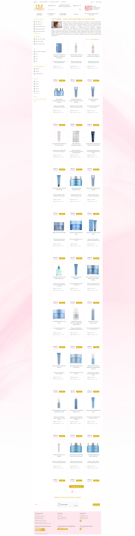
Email (36, 504)
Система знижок (43, 1)
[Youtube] (65, 529)
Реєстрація (98, 2)
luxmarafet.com (44, 533)
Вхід (92, 2)
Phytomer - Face (59, 68)
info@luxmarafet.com (84, 518)
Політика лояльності (39, 518)
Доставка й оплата (39, 517)
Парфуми (75, 14)
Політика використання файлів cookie (43, 523)
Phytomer (59, 66)
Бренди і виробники (39, 14)
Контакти (64, 1)
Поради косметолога (61, 518)
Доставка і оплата (54, 1)
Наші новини (60, 515)
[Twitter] (61, 529)
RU (36, 1)
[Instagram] (63, 529)
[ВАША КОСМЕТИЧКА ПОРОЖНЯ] (92, 5)
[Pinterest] (67, 529)
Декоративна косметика (63, 14)
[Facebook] (58, 529)
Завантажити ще (76, 486)
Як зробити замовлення (40, 515)
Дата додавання (95, 39)
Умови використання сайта (40, 520)
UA (34, 2)
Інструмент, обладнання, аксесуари (92, 14)
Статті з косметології (61, 517)
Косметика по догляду (51, 14)
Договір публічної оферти (40, 522)
